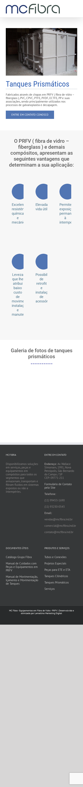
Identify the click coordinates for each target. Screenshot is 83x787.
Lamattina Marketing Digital (48, 613)
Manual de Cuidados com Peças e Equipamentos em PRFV (22, 567)
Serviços (49, 589)
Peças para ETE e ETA (57, 570)
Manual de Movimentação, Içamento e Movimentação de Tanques (22, 580)
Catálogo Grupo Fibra (19, 557)
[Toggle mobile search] (68, 6)
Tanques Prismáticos (56, 582)
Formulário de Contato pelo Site (58, 485)
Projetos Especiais (55, 563)
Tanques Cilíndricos (56, 576)
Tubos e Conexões (55, 557)
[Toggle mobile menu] (75, 6)
